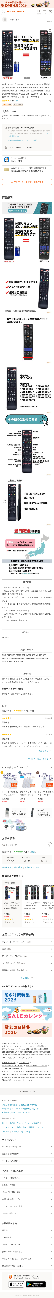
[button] (50, 100)
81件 (33, 852)
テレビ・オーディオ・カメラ (29, 1043)
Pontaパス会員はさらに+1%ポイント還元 (22, 140)
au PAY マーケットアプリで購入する (27, 182)
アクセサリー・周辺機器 (35, 1046)
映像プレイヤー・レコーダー (12, 1046)
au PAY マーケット (8, 1043)
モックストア (24, 1063)
